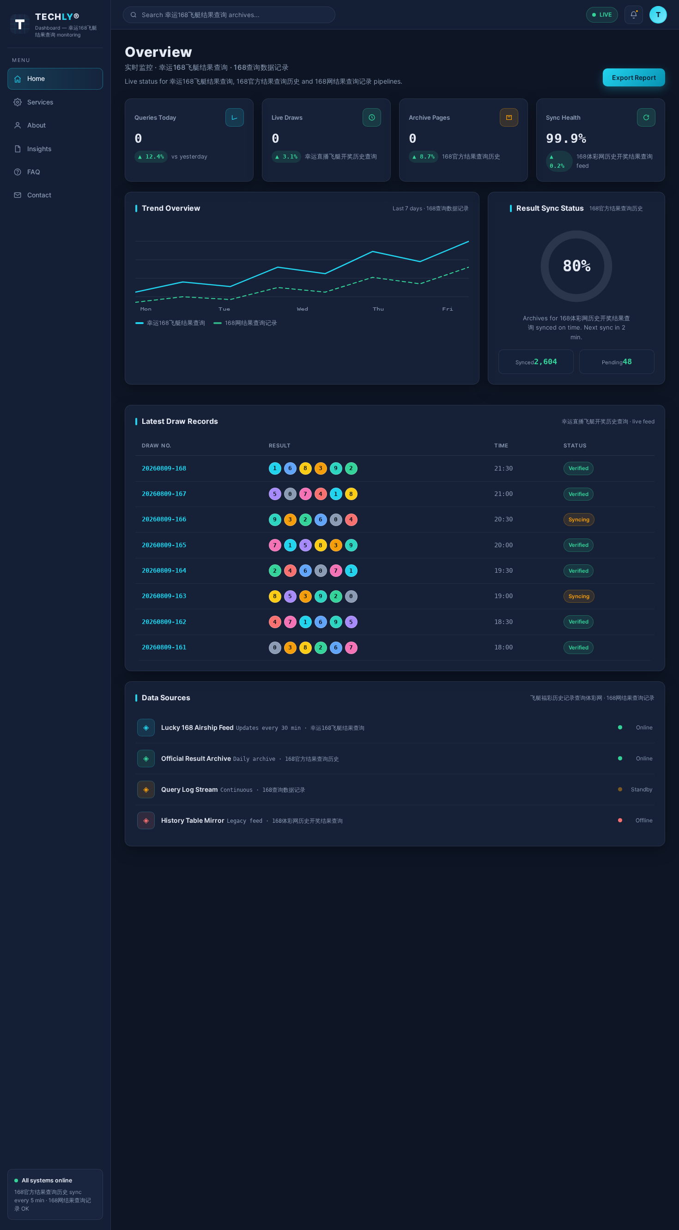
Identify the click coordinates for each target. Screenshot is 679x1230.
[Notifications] (633, 15)
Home (36, 78)
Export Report (634, 77)
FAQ (33, 172)
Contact (39, 195)
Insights (39, 149)
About (36, 125)
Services (40, 102)
